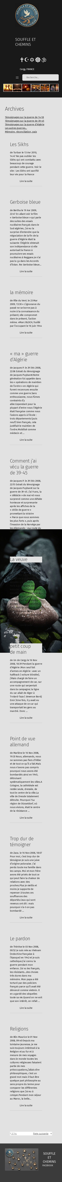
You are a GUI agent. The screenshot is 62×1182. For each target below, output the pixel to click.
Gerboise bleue (25, 202)
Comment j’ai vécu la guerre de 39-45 (24, 467)
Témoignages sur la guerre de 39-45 (24, 120)
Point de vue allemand (22, 742)
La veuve (18, 559)
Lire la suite (26, 181)
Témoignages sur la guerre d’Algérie (24, 124)
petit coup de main (20, 649)
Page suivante (42, 1133)
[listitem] (8, 88)
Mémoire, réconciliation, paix (21, 131)
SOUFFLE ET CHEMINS (25, 42)
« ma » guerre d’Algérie (24, 357)
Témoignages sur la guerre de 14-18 (24, 117)
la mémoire (21, 292)
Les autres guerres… (16, 128)
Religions (19, 1029)
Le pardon (20, 939)
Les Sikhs (19, 144)
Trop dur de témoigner (22, 842)
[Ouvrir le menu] (17, 78)
